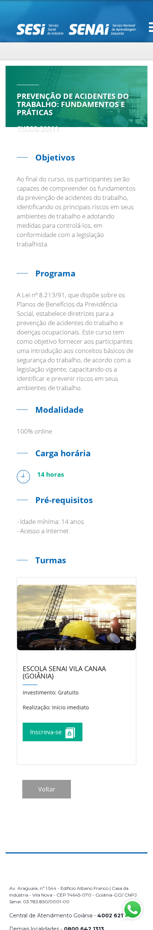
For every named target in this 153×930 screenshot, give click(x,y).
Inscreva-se (46, 732)
